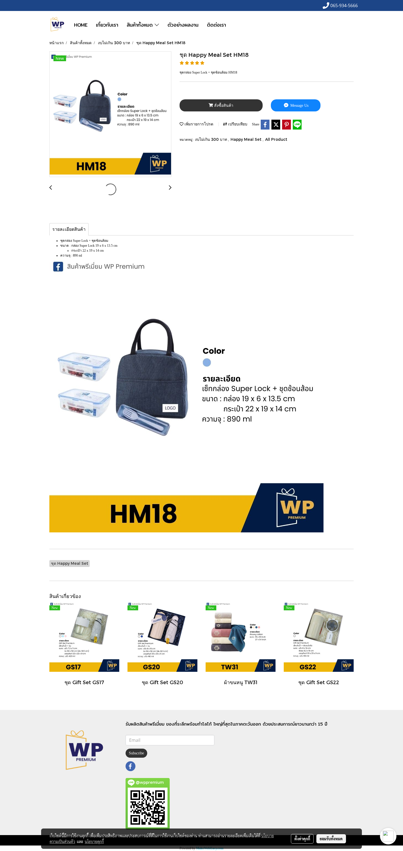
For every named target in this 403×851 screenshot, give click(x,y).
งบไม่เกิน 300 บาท (211, 139)
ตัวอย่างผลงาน (183, 25)
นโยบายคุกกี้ (94, 841)
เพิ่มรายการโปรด (198, 124)
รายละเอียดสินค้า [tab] (69, 229)
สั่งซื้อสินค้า (223, 105)
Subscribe (136, 753)
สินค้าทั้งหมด (141, 25)
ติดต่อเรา (216, 25)
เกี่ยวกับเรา (107, 25)
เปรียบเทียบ (237, 124)
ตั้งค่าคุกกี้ (302, 838)
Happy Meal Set (247, 139)
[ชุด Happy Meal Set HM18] (110, 114)
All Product (276, 139)
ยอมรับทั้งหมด (331, 838)
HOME (80, 25)
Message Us (298, 105)
